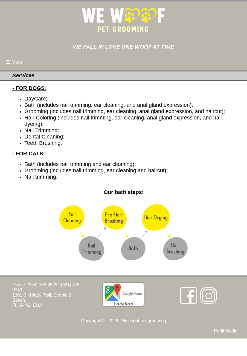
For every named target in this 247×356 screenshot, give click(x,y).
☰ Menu (14, 62)
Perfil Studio (225, 330)
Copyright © (93, 320)
